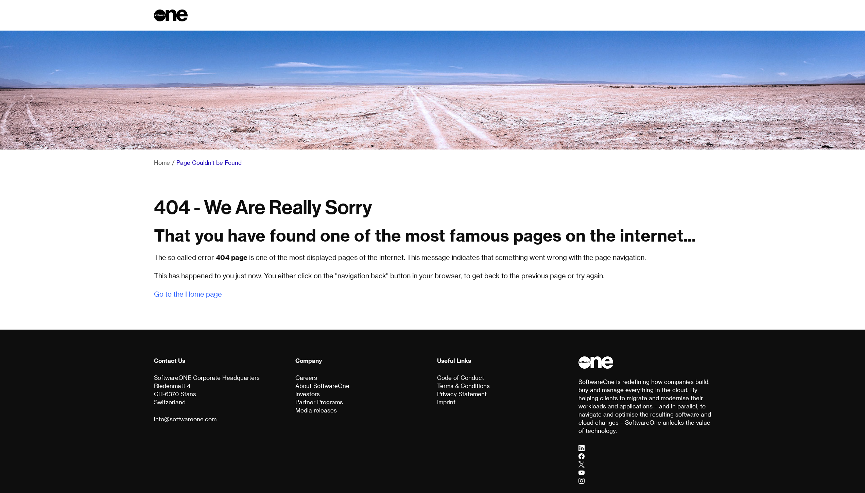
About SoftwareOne (322, 385)
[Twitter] (581, 464)
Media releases (316, 410)
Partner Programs (319, 402)
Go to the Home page (188, 294)
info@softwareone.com (185, 419)
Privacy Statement (462, 393)
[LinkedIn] (581, 448)
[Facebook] (581, 456)
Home (162, 162)
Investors (307, 393)
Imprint (446, 402)
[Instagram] (581, 480)
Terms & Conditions (463, 385)
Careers (306, 377)
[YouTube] (581, 472)
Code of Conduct (460, 377)
